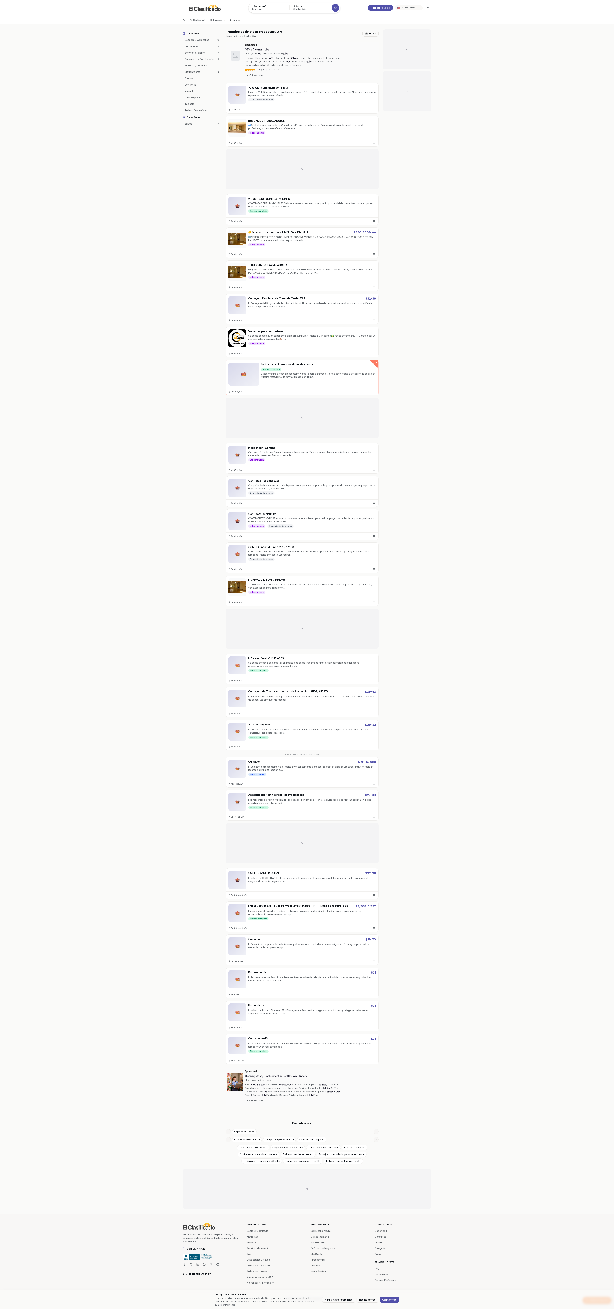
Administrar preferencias (339, 1299)
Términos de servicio (258, 1248)
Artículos (379, 1242)
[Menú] (184, 8)
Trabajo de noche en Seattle (323, 1147)
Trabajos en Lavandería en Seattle (262, 1161)
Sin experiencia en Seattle (253, 1147)
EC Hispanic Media (321, 1231)
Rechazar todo (367, 1299)
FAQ (377, 1268)
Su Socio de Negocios (323, 1248)
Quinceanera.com (320, 1236)
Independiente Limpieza (247, 1139)
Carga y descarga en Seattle (287, 1147)
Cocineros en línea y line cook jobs (258, 1154)
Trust (249, 1254)
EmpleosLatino (318, 1242)
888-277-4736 (196, 1248)
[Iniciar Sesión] (428, 8)
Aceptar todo (389, 1299)
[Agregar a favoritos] (374, 110)
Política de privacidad (258, 1265)
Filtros (372, 33)
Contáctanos (381, 1274)
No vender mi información (260, 1282)
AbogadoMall (318, 1259)
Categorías (380, 1248)
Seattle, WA (199, 20)
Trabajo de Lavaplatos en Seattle (302, 1161)
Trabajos (251, 1242)
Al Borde (315, 1265)
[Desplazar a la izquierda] (228, 1131)
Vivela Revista (318, 1271)
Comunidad (381, 1231)
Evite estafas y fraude (258, 1259)
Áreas (378, 1254)
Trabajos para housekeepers (298, 1154)
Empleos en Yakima (244, 1131)
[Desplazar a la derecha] (376, 1131)
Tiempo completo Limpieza (279, 1139)
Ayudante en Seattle (354, 1147)
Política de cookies (257, 1271)
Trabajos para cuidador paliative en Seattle (342, 1154)
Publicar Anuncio (380, 7)
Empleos (217, 20)
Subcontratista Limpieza (311, 1139)
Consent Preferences (386, 1280)
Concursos (380, 1236)
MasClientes (317, 1254)
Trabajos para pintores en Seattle (343, 1161)
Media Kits (252, 1236)
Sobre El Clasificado (257, 1231)
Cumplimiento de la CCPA (260, 1277)
